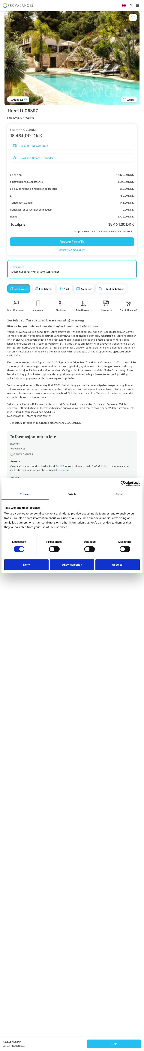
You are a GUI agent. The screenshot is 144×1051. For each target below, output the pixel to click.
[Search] (131, 5)
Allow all (117, 564)
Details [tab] (72, 494)
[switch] (54, 549)
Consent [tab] (25, 494)
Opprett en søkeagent (72, 249)
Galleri (130, 99)
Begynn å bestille (72, 241)
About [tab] (119, 494)
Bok (114, 1044)
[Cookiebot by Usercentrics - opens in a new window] (123, 483)
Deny (26, 564)
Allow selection (72, 564)
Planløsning (16, 99)
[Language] (124, 5)
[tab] (18, 288)
